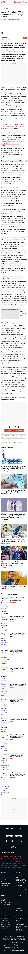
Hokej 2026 (18, 902)
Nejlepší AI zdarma (5, 922)
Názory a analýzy (9, 8)
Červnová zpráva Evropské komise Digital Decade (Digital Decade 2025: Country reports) (12, 142)
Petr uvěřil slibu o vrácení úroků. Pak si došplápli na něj (13, 587)
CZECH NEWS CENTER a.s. (19, 936)
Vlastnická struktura (18, 947)
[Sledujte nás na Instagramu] (15, 841)
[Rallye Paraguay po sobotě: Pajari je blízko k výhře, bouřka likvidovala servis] (5, 640)
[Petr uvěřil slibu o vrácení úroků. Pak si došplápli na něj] (14, 578)
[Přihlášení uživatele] (23, 2)
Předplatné (9, 831)
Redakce (13, 828)
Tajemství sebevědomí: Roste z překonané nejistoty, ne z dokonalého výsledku (17, 652)
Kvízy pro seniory (4, 881)
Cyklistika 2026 (19, 910)
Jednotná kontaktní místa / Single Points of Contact (13, 949)
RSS (15, 831)
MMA (17, 899)
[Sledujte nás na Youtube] (18, 841)
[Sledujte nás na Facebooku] (12, 841)
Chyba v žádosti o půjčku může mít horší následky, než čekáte (18, 685)
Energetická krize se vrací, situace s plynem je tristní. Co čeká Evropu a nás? (13, 540)
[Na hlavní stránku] (3, 2)
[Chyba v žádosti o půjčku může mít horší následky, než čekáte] (5, 690)
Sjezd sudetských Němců (6, 902)
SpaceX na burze (4, 918)
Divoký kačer (3, 910)
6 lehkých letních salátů (20, 891)
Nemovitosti (8, 861)
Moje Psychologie (5, 856)
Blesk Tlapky (13, 856)
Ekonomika (18, 915)
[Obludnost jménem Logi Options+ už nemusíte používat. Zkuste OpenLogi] (5, 674)
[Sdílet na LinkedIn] (18, 427)
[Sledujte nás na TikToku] (21, 841)
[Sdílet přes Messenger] (15, 427)
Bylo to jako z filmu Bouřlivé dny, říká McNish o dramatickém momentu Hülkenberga (17, 755)
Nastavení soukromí (9, 947)
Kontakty (7, 828)
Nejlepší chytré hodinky (6, 924)
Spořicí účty (18, 920)
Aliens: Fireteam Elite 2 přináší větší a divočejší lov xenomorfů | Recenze (18, 718)
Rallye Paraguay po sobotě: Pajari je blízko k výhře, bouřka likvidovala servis (18, 635)
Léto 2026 (18, 872)
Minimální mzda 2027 (20, 924)
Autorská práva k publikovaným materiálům (14, 942)
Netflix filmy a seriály (5, 928)
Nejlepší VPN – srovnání (6, 926)
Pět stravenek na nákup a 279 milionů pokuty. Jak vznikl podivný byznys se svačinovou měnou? (13, 492)
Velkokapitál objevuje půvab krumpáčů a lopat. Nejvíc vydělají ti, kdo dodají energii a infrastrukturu (13, 468)
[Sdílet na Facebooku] (9, 427)
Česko (2, 87)
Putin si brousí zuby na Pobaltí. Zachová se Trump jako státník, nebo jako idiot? (17, 618)
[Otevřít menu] (26, 2)
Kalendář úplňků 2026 (5, 883)
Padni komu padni (4, 906)
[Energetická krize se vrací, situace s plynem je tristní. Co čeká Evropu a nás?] (14, 531)
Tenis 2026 (18, 904)
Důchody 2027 (18, 922)
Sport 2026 (18, 895)
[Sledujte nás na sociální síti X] (9, 841)
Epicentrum (3, 876)
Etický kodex (6, 950)
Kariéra (20, 831)
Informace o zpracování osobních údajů (12, 945)
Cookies (22, 945)
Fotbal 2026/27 (19, 901)
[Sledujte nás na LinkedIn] (6, 841)
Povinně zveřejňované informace (17, 950)
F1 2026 (17, 906)
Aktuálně (3, 872)
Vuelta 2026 (19, 867)
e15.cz (2, 8)
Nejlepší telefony (4, 920)
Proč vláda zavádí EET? (5, 904)
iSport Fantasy (8, 858)
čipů (21, 47)
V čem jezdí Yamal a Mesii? (6, 879)
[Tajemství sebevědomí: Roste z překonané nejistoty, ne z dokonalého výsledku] (5, 657)
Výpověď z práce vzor (5, 908)
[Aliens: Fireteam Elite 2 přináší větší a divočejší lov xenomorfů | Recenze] (5, 725)
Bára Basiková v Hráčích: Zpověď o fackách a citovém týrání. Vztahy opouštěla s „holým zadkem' (18, 774)
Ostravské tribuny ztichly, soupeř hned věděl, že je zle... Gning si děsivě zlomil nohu (18, 700)
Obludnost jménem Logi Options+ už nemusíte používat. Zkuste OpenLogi (18, 668)
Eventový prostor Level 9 (15, 865)
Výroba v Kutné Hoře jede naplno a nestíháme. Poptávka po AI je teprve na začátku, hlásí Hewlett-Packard (23, 311)
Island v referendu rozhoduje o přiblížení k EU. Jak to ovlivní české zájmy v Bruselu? (12, 563)
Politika (3, 895)
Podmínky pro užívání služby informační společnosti (13, 944)
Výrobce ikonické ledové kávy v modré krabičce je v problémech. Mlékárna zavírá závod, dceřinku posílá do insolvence (13, 516)
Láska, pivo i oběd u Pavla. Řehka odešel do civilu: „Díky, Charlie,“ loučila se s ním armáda (17, 599)
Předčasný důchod (19, 918)
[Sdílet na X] (12, 427)
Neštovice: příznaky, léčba (6, 878)
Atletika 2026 (18, 908)
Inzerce (19, 828)
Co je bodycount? (4, 885)
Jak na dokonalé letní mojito (21, 889)
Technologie (4, 915)
